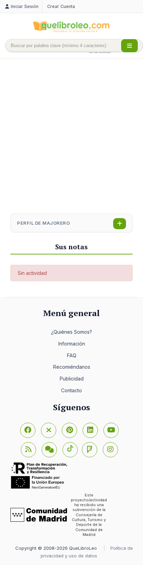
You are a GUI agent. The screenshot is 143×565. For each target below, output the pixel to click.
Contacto (71, 390)
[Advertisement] (71, 136)
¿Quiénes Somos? (71, 332)
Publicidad (72, 379)
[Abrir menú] (129, 45)
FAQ (71, 355)
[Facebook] (27, 430)
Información (71, 344)
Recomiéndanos (71, 367)
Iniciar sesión (25, 6)
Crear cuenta (61, 6)
